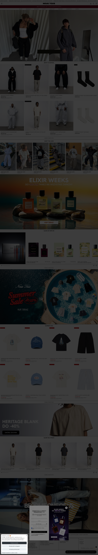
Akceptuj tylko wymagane (14, 546)
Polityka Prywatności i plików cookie (9, 552)
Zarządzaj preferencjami (14, 549)
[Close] (27, 535)
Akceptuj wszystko (14, 543)
